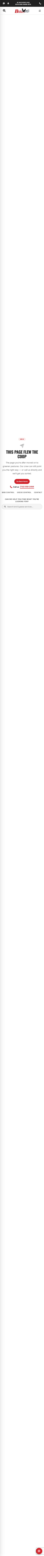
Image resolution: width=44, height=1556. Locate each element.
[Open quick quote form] (3, 3)
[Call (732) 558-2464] (40, 3)
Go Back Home (22, 481)
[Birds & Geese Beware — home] (22, 10)
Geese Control (24, 492)
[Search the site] (4, 10)
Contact (38, 492)
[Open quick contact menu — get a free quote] (39, 1551)
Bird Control (8, 492)
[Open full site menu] (39, 10)
